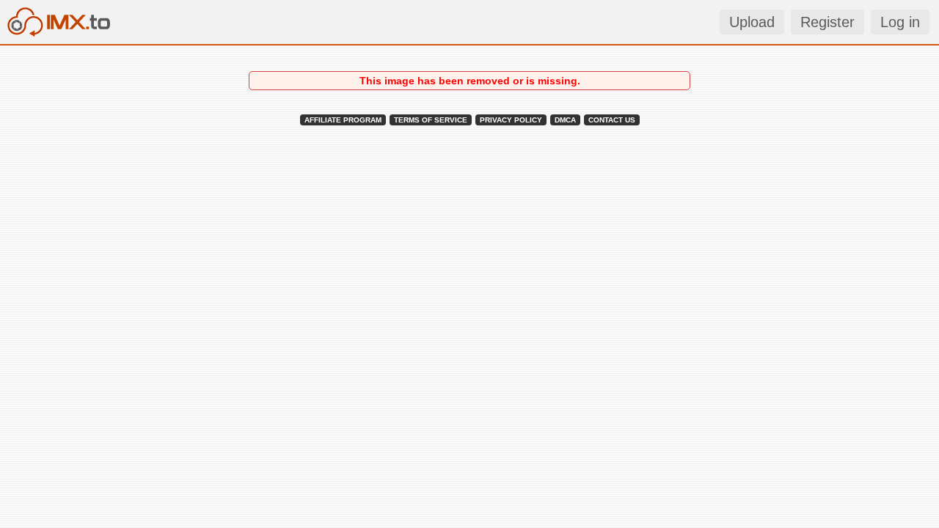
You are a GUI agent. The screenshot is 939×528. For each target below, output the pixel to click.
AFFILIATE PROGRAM (342, 120)
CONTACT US (611, 120)
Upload (752, 22)
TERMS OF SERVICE (430, 120)
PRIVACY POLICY (511, 120)
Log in (900, 22)
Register (827, 22)
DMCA (565, 120)
